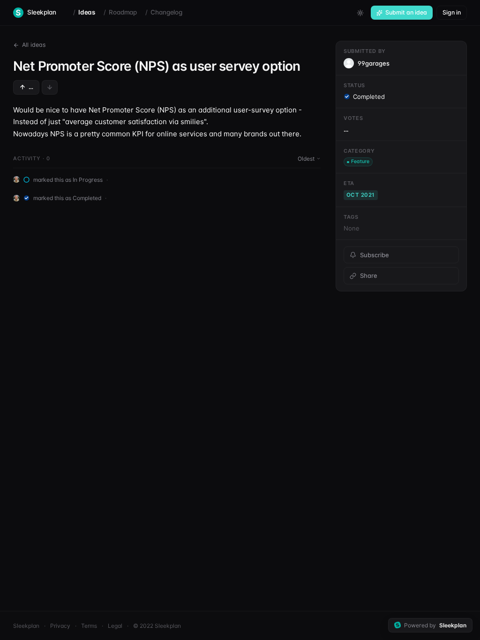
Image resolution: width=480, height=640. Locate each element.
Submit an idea (406, 12)
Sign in (451, 12)
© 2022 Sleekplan (157, 625)
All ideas (34, 44)
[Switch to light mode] (360, 13)
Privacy (60, 625)
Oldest (306, 158)
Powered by (435, 625)
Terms (89, 625)
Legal (115, 625)
